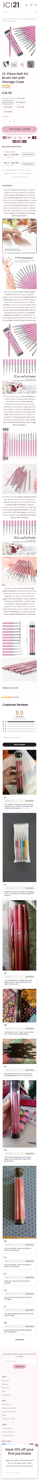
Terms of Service (8, 1432)
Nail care (12, 19)
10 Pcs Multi (8, 107)
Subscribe (19, 1367)
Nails (4, 1391)
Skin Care (5, 1381)
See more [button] (25, 808)
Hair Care (5, 1388)
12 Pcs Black (20, 102)
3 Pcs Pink (20, 107)
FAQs (4, 1415)
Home (4, 19)
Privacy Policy (7, 1428)
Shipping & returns (19, 687)
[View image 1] (5, 64)
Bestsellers (6, 1395)
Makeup (5, 1384)
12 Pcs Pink (8, 102)
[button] (19, 87)
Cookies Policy (7, 1435)
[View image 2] (14, 64)
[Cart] (31, 5)
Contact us (6, 1404)
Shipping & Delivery (9, 1408)
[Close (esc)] (36, 1445)
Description (19, 185)
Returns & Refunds (9, 1412)
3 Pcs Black (8, 112)
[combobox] (19, 12)
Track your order (8, 1419)
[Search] (35, 12)
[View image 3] (22, 64)
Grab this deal (28, 154)
